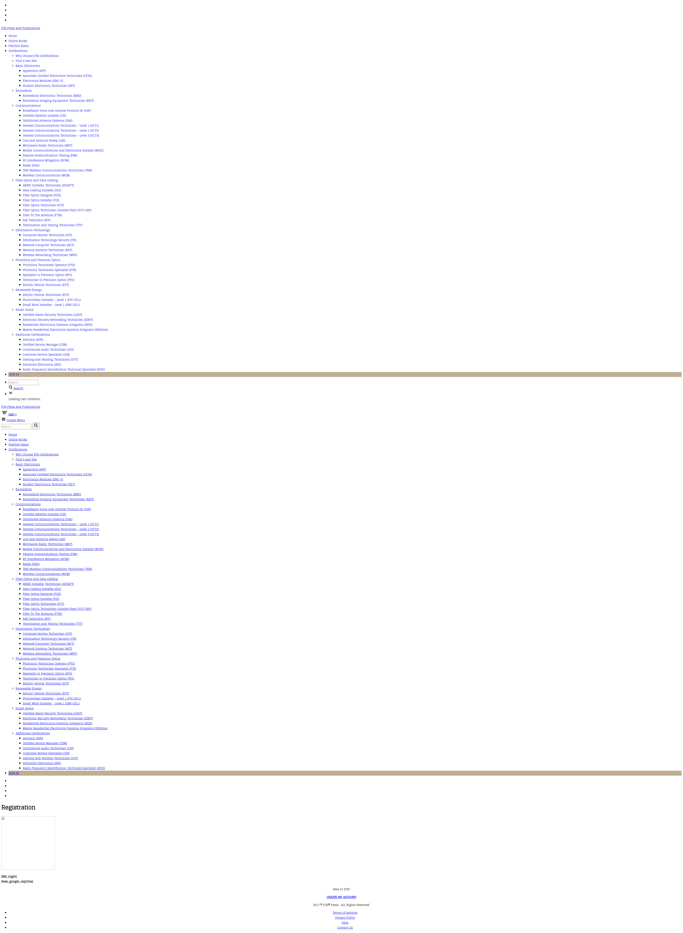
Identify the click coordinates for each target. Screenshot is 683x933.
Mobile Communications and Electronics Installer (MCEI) (63, 150)
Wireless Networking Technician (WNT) (50, 254)
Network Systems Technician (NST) (47, 250)
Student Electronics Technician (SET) (49, 85)
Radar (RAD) (31, 165)
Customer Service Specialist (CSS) (46, 354)
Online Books (18, 40)
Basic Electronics (28, 65)
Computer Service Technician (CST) (47, 235)
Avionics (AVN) (33, 339)
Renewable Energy (29, 289)
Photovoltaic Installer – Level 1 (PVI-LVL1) (52, 299)
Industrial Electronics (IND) (42, 364)
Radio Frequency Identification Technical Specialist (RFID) (64, 369)
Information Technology (33, 230)
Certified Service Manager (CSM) (45, 344)
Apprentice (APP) (34, 70)
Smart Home (25, 309)
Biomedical (24, 90)
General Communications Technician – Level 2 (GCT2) (61, 130)
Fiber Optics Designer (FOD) (42, 195)
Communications (28, 105)
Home (13, 35)
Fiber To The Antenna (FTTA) (42, 215)
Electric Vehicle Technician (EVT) (46, 284)
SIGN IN (14, 374)
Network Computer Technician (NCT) (48, 245)
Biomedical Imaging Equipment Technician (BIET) (58, 100)
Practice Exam (19, 45)
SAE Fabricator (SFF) (37, 220)
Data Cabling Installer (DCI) (42, 190)
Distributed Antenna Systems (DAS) (47, 120)
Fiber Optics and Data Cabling (37, 180)
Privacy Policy (345, 917)
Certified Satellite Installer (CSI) (44, 115)
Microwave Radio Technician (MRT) (47, 145)
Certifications (18, 50)
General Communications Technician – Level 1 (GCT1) (61, 125)
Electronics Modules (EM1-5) (43, 80)
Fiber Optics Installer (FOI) (41, 200)
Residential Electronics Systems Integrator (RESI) (57, 324)
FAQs (345, 922)
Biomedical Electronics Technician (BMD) (52, 95)
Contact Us (345, 927)
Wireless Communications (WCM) (46, 175)
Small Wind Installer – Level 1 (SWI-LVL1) (51, 304)
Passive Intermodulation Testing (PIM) (50, 155)
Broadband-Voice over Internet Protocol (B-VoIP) (57, 110)
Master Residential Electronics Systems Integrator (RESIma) (65, 329)
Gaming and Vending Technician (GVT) (50, 359)
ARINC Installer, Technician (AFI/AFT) (48, 185)
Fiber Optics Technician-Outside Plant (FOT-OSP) (57, 210)
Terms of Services (345, 912)
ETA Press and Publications (20, 28)
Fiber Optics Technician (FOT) (43, 205)
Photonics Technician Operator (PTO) (49, 264)
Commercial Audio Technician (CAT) (48, 349)
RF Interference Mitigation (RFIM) (46, 160)
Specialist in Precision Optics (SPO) (47, 274)
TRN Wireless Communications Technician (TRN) (57, 170)
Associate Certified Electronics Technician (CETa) (57, 75)
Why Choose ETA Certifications (37, 55)
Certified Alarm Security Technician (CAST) (52, 314)
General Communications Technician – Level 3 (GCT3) (61, 135)
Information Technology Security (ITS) (49, 240)
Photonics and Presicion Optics (38, 259)
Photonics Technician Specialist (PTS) (49, 269)
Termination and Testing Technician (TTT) (52, 225)
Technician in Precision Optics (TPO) (48, 279)
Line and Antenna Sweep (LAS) (44, 140)
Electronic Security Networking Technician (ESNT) (58, 319)
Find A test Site (26, 60)
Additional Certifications (33, 334)
